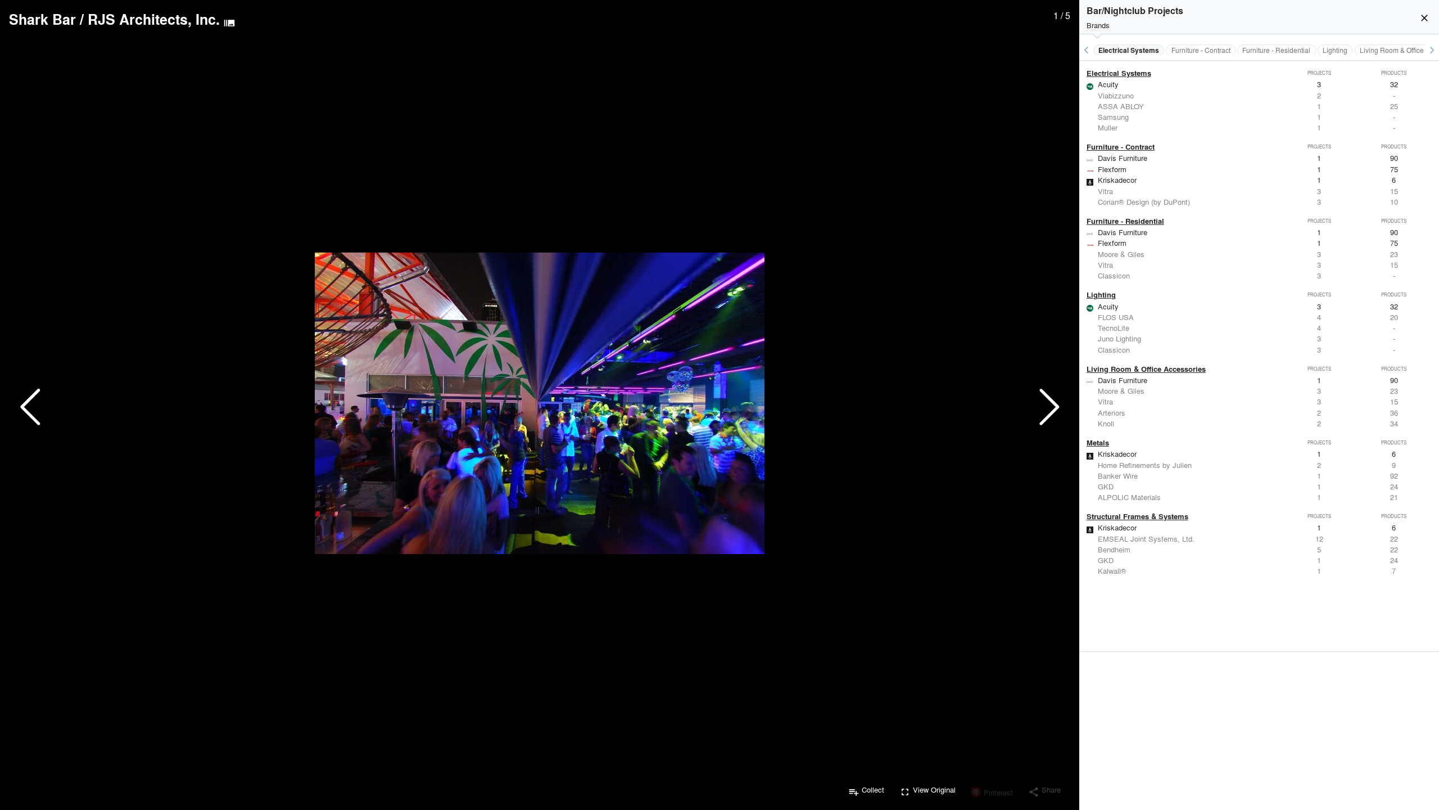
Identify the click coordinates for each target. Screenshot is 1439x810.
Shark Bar (42, 19)
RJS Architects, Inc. (154, 19)
